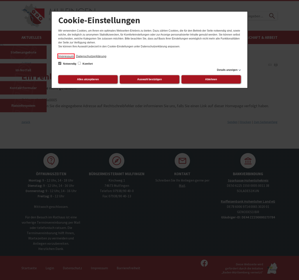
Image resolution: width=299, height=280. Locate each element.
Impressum (66, 56)
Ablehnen (211, 79)
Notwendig (69, 63)
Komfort (87, 63)
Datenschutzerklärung (91, 56)
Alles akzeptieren (88, 79)
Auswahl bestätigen (149, 79)
